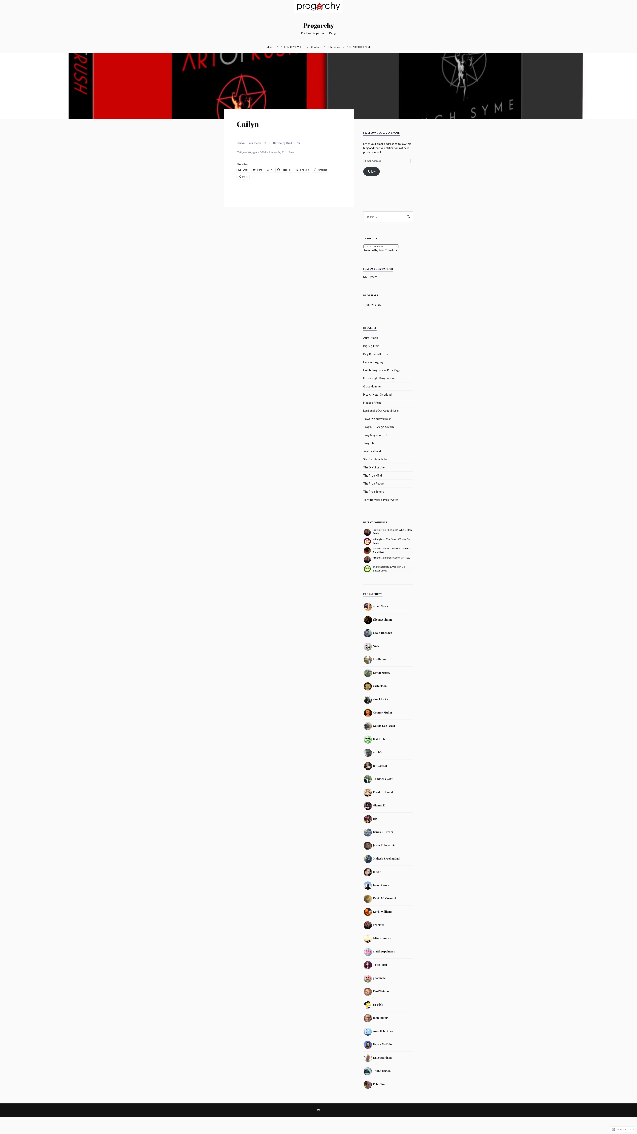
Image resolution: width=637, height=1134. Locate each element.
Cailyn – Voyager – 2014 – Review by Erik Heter (265, 152)
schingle (377, 539)
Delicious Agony (373, 362)
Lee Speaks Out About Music (380, 410)
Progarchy (318, 25)
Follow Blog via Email (381, 132)
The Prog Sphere (373, 491)
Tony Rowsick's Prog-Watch (380, 499)
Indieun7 (378, 548)
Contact (315, 47)
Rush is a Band (372, 451)
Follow (371, 171)
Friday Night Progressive (378, 378)
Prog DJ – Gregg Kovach (378, 427)
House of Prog (372, 402)
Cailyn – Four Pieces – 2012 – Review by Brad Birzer (268, 143)
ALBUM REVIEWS (291, 47)
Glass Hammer (372, 386)
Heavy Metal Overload (377, 394)
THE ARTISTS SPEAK (359, 47)
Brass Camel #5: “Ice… (398, 557)
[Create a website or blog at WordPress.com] (318, 1110)
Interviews (334, 47)
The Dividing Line (374, 467)
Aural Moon (370, 338)
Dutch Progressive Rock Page (381, 370)
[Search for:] (388, 216)
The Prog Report (373, 483)
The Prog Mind (372, 475)
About (270, 47)
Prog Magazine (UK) (376, 435)
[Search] (408, 216)
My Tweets (370, 277)
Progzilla (368, 443)
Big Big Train (371, 346)
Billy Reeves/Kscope (376, 354)
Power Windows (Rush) (377, 418)
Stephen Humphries (375, 459)
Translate (391, 250)
